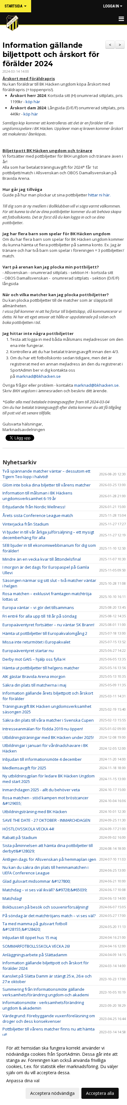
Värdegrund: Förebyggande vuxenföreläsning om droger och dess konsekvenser (48, 1018)
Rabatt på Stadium (19, 837)
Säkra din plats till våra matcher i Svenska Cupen (48, 720)
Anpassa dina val (22, 1080)
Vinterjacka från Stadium (25, 524)
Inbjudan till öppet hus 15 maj (29, 937)
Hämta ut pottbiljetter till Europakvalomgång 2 (44, 633)
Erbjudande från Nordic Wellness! (33, 507)
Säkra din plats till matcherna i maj (34, 685)
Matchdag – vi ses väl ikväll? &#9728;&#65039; (44, 890)
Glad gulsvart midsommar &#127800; (36, 881)
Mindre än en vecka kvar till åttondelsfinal (41, 559)
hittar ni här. (99, 195)
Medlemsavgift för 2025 (24, 768)
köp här (33, 101)
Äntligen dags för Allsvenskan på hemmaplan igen (49, 859)
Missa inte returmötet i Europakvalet (36, 642)
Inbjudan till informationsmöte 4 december (42, 759)
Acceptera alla (100, 1093)
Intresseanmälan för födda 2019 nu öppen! (42, 729)
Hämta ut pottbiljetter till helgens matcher (40, 668)
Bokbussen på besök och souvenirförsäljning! (45, 907)
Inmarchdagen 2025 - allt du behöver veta (41, 789)
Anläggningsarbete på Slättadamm (34, 955)
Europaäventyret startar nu (28, 650)
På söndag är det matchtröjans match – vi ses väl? (49, 915)
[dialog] (63, 1070)
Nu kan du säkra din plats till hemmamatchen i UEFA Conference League (45, 870)
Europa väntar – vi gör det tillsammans (38, 607)
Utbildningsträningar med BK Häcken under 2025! (48, 737)
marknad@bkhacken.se (38, 376)
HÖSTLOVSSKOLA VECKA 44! (28, 829)
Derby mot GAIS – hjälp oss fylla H (33, 659)
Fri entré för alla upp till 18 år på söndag (39, 616)
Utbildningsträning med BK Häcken (34, 811)
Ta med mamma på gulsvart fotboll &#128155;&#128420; (34, 926)
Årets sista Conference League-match (37, 515)
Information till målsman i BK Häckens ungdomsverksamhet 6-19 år (37, 495)
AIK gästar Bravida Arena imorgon (33, 676)
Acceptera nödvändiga (52, 1093)
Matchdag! (12, 898)
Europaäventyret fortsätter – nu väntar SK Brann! (48, 624)
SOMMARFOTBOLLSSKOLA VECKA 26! (36, 946)
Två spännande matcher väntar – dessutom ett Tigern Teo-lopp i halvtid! (46, 473)
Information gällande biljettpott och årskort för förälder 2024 (50, 54)
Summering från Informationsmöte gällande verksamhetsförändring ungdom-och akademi (45, 992)
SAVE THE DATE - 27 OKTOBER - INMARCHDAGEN (46, 820)
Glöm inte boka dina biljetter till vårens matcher (46, 485)
